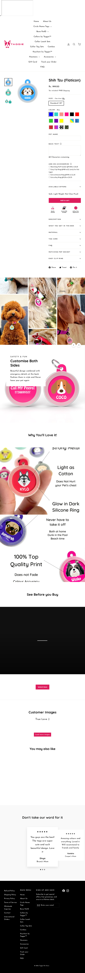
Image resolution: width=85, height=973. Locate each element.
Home (36, 21)
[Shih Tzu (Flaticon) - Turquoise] (8, 785)
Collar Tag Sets (37, 47)
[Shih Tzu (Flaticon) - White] (13, 787)
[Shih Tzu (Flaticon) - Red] (18, 785)
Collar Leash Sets (42, 42)
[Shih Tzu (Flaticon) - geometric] (18, 787)
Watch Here (42, 687)
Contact (7, 913)
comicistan (51, 127)
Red (77, 114)
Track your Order (49, 62)
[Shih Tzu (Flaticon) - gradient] (8, 789)
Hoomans (33, 57)
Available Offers (57, 187)
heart (61, 127)
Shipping (66, 90)
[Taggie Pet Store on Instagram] (67, 890)
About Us (47, 21)
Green (51, 121)
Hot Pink (66, 114)
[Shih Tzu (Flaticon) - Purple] (8, 787)
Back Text (54, 144)
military (66, 127)
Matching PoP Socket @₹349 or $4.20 (64, 167)
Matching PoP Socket (59, 252)
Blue (51, 114)
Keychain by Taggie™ (42, 52)
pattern (72, 121)
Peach (61, 114)
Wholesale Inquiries (8, 908)
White (66, 121)
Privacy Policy (9, 898)
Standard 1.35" (56, 103)
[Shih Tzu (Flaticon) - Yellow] (11, 787)
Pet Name (53, 134)
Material (53, 232)
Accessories (49, 57)
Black (72, 114)
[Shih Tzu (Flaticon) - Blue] (5, 785)
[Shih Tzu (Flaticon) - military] (13, 789)
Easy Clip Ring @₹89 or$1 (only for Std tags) (64, 170)
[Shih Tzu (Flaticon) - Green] (5, 787)
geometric (77, 121)
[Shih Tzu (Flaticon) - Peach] (11, 785)
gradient (56, 127)
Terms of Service (10, 902)
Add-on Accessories (59, 164)
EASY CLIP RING (56, 258)
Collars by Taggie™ (42, 37)
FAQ (42, 67)
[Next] (79, 345)
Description (55, 219)
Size (55, 98)
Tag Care (53, 239)
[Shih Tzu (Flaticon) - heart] (11, 789)
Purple (56, 121)
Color (54, 110)
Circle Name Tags (41, 26)
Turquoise (56, 114)
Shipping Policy (10, 895)
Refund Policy (9, 891)
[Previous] (74, 345)
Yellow (61, 121)
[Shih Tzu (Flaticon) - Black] (16, 785)
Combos (51, 47)
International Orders (9, 918)
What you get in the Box (61, 226)
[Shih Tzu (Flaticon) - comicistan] (5, 789)
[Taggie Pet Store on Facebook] (63, 890)
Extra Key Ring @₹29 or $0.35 (61, 177)
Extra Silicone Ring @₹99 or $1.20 (63, 175)
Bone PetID (41, 32)
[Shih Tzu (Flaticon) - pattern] (16, 787)
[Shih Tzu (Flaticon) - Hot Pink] (13, 785)
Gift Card (33, 62)
